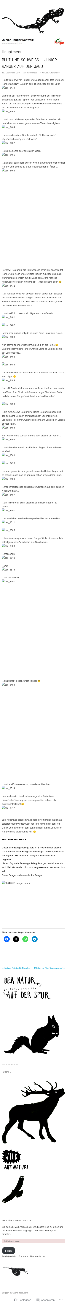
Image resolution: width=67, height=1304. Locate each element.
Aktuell (45, 72)
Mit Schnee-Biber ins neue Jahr (49, 967)
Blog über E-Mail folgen (16, 1220)
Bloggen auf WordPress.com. (15, 1292)
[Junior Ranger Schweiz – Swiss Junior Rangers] (33, 42)
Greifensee (32, 72)
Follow (8, 1250)
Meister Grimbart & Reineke (16, 967)
